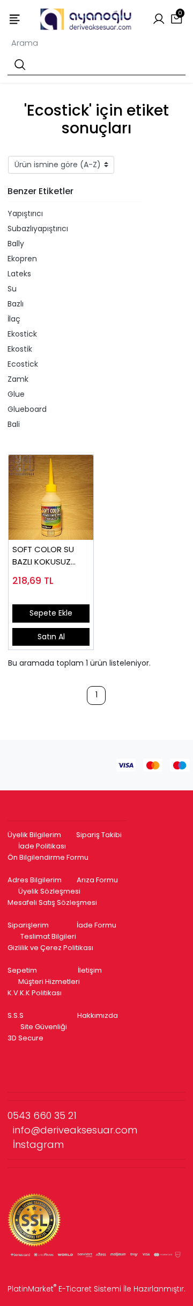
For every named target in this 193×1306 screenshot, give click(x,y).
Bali (14, 424)
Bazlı (16, 303)
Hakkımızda (97, 1015)
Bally (16, 243)
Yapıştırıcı (25, 213)
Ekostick (22, 334)
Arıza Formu (97, 880)
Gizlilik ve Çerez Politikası (50, 948)
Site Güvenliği (43, 1027)
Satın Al (51, 636)
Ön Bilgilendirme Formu (48, 857)
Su (12, 288)
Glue (16, 394)
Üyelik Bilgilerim (34, 835)
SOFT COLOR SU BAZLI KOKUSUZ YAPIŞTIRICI (43, 556)
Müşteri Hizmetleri (49, 981)
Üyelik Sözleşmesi (49, 891)
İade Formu (96, 925)
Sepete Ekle (50, 613)
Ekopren (22, 258)
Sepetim (22, 970)
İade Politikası (42, 846)
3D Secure (26, 1038)
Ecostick (23, 364)
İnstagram (38, 1144)
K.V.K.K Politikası (35, 993)
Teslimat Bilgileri (48, 936)
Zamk (18, 379)
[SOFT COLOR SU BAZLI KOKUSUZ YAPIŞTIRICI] (51, 497)
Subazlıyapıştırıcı (38, 228)
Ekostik (20, 349)
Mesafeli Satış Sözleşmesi (53, 902)
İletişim (90, 970)
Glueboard (27, 409)
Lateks (19, 273)
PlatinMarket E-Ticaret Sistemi (64, 1288)
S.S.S (16, 1015)
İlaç (14, 318)
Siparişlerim (28, 925)
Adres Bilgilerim (35, 880)
